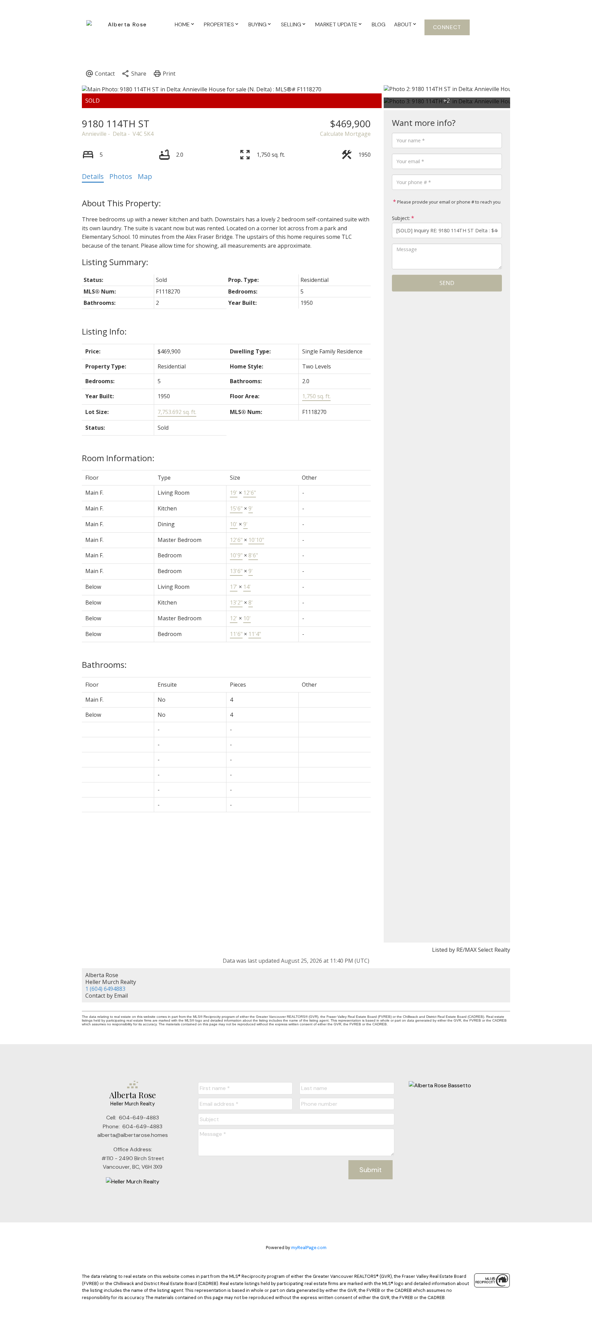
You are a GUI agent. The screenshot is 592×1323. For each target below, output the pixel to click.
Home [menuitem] (182, 24)
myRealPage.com (308, 1247)
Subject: (401, 218)
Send (447, 283)
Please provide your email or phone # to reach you (448, 202)
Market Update (336, 24)
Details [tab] (93, 176)
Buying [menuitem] (257, 24)
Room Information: (118, 458)
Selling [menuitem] (291, 24)
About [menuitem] (403, 24)
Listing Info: (104, 331)
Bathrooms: (104, 664)
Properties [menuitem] (219, 24)
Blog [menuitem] (378, 24)
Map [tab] (145, 176)
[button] (447, 27)
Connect (447, 27)
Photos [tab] (120, 176)
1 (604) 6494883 (105, 989)
